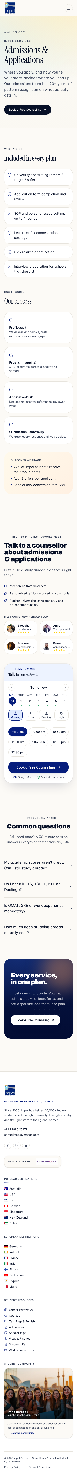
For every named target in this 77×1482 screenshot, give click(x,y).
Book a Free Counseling (33, 1020)
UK (11, 1200)
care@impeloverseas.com (21, 1134)
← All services (15, 32)
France (14, 1258)
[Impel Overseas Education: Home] (10, 8)
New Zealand (18, 1217)
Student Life (17, 1344)
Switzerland (17, 1275)
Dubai (13, 1223)
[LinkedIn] (26, 1145)
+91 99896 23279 (16, 1129)
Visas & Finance (19, 1338)
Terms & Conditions (40, 1467)
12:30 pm (17, 752)
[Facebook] (7, 1145)
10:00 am (38, 731)
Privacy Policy (12, 1467)
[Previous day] (11, 687)
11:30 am (38, 742)
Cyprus (14, 1281)
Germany (15, 1246)
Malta (13, 1286)
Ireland (14, 1252)
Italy (12, 1263)
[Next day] (65, 687)
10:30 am (59, 731)
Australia (15, 1188)
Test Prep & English (22, 1321)
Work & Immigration (22, 1350)
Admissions (16, 1327)
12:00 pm (59, 742)
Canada (15, 1206)
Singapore (16, 1211)
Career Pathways (21, 1310)
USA (12, 1194)
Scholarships (17, 1333)
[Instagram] (17, 1145)
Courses (14, 1315)
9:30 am (18, 731)
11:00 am (18, 742)
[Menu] (69, 8)
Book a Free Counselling (25, 109)
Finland (14, 1269)
